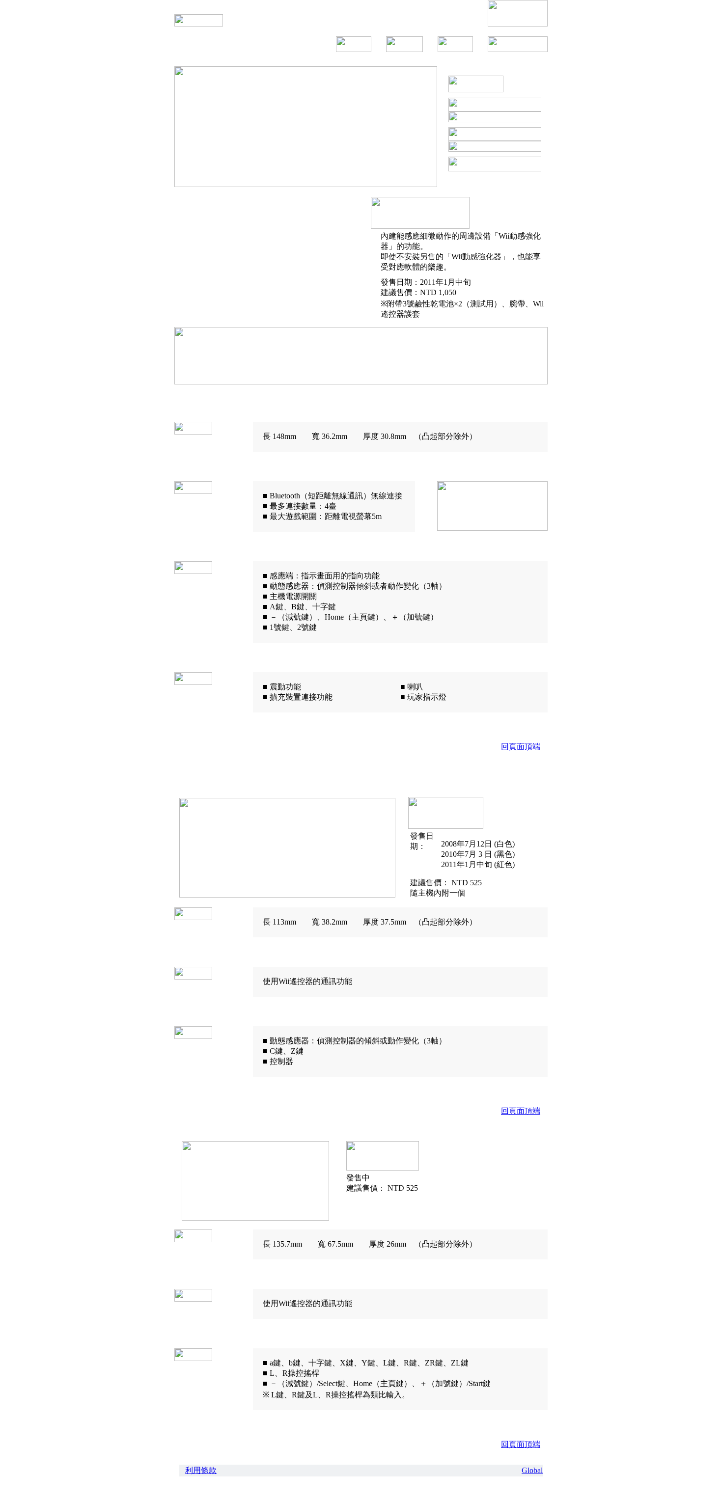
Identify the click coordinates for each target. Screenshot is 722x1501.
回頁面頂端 (520, 746)
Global (532, 1470)
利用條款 (201, 1470)
